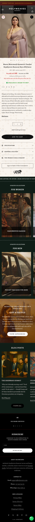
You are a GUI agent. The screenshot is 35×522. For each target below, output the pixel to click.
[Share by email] (14, 87)
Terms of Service (17, 501)
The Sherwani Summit (11, 380)
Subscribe (17, 450)
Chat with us (21, 488)
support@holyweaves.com (20, 480)
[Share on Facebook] (6, 87)
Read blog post (6, 398)
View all (17, 406)
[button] (3, 17)
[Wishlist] (32, 8)
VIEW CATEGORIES (17, 334)
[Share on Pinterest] (11, 87)
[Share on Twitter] (9, 87)
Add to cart (17, 137)
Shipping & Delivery (17, 509)
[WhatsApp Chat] (31, 518)
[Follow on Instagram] (17, 515)
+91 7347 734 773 (19, 484)
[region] (17, 420)
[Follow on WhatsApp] (26, 515)
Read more (5, 116)
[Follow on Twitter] (13, 515)
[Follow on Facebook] (9, 515)
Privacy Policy (17, 498)
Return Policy (17, 505)
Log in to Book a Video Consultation (17, 166)
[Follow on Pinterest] (22, 515)
